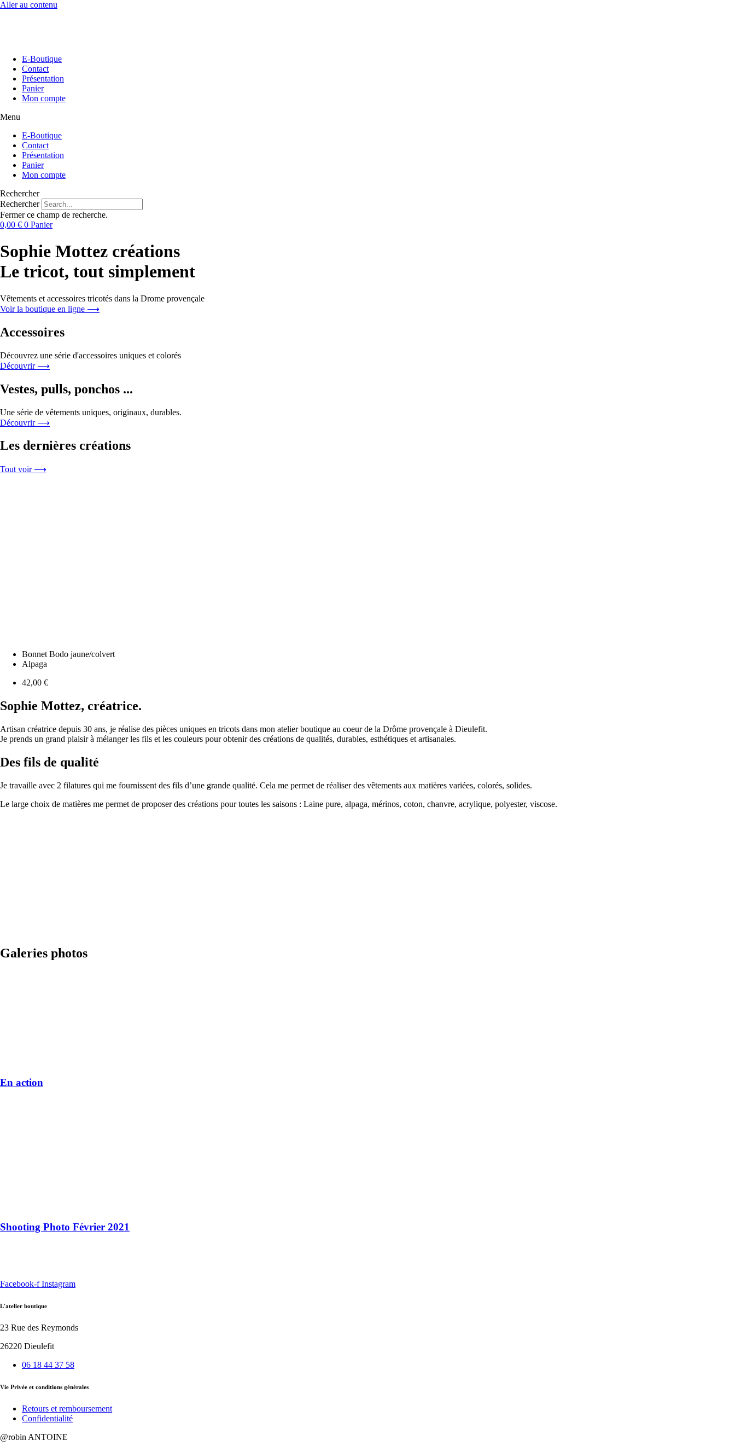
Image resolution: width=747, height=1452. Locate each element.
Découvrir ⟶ (25, 365)
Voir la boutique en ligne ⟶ (50, 308)
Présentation (43, 78)
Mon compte (44, 98)
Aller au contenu (28, 4)
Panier (33, 88)
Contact (35, 68)
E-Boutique (42, 58)
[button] (373, 117)
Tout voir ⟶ (23, 469)
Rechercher (21, 203)
